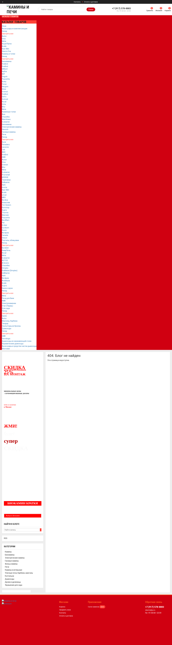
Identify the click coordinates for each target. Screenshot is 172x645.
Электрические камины (12, 127)
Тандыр (5, 323)
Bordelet (5, 248)
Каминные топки (9, 112)
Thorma (5, 213)
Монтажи (6, 349)
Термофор (6, 180)
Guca (4, 142)
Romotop (5, 208)
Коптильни (9, 576)
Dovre (4, 230)
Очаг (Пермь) (7, 306)
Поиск (90, 9)
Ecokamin (6, 122)
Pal (3, 223)
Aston (4, 160)
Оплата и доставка (91, 2)
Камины (8, 552)
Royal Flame (7, 44)
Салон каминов (93, 607)
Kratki (4, 46)
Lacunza (5, 147)
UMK (4, 336)
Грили (4, 316)
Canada (5, 235)
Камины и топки (8, 54)
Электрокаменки (9, 303)
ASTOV (5, 260)
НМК (4, 157)
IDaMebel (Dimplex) (9, 271)
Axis (3, 114)
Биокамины (6, 61)
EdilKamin (6, 273)
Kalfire (4, 71)
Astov (4, 36)
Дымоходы (6, 328)
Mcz (3, 107)
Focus (4, 84)
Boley (4, 82)
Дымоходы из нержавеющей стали (16, 341)
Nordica (5, 200)
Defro (4, 97)
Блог (102, 607)
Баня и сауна (7, 288)
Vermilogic (6, 339)
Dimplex (5, 268)
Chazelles (6, 117)
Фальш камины (11, 564)
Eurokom (5, 228)
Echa (4, 104)
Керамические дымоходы (12, 344)
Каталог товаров (10, 16)
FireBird (5, 64)
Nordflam (5, 220)
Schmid (5, 99)
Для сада (6, 308)
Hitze (4, 89)
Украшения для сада (13, 585)
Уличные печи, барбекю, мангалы (19, 573)
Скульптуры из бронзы (11, 326)
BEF (3, 74)
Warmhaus (6, 119)
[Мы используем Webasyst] (7, 603)
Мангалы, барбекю (10, 321)
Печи (4, 134)
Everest (5, 92)
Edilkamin (6, 182)
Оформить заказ (65, 610)
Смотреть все (7, 34)
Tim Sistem (6, 205)
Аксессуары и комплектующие (14, 29)
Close (4, 26)
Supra (4, 210)
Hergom (5, 87)
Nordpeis (5, 233)
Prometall (6, 175)
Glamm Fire (6, 51)
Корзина (62, 607)
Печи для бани (8, 298)
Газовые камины (9, 132)
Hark (4, 185)
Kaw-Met (5, 49)
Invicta (4, 187)
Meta (4, 41)
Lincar (4, 195)
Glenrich (5, 129)
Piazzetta (6, 79)
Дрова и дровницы (13, 582)
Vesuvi (4, 238)
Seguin (4, 76)
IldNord (4, 69)
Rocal (4, 102)
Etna (4, 39)
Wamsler (5, 215)
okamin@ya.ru (150, 610)
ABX (3, 152)
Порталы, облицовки (10, 240)
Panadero (6, 145)
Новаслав (6, 202)
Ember (4, 225)
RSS (5, 538)
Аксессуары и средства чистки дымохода (19, 346)
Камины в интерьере (13, 570)
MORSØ (5, 177)
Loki (3, 150)
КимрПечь (6, 250)
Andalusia (6, 281)
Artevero (5, 263)
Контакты (77, 2)
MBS (4, 197)
